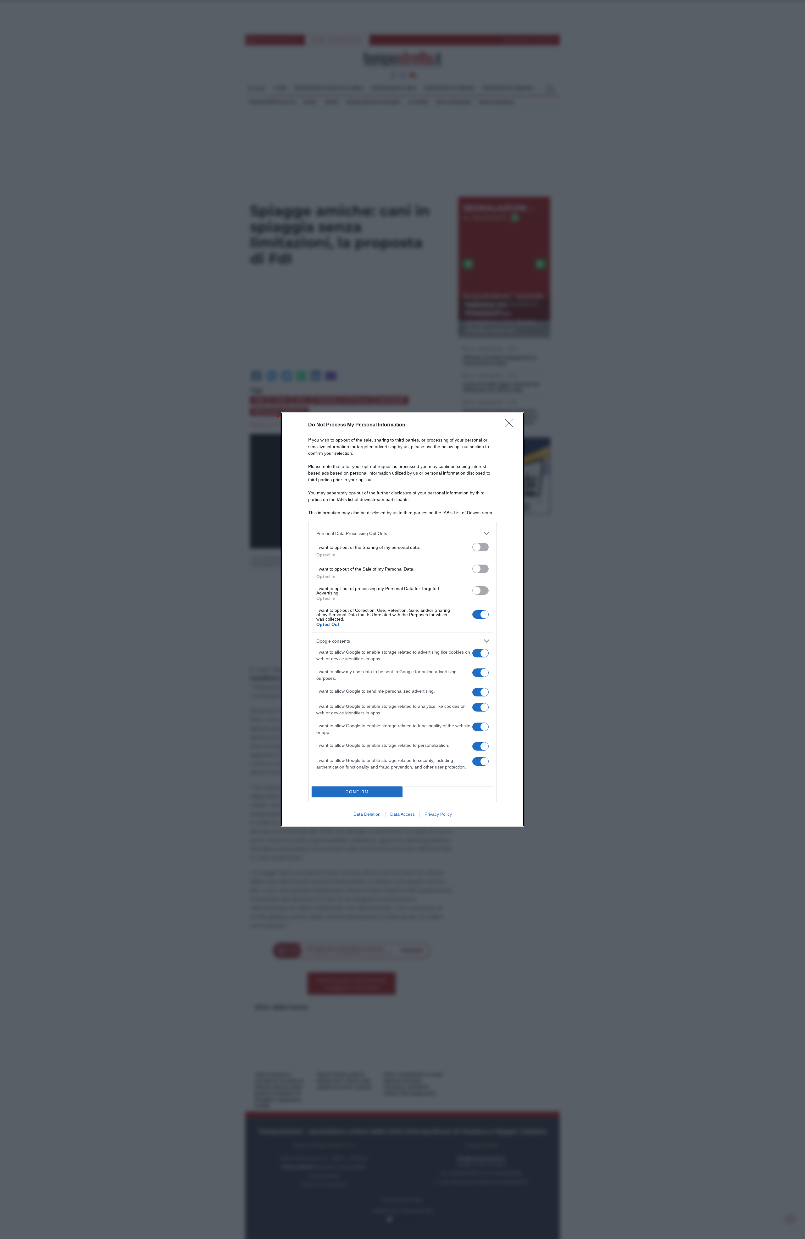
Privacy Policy (438, 814)
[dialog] (402, 619)
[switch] (480, 547)
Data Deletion (366, 814)
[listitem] (402, 533)
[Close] (511, 425)
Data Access (402, 814)
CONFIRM (357, 792)
